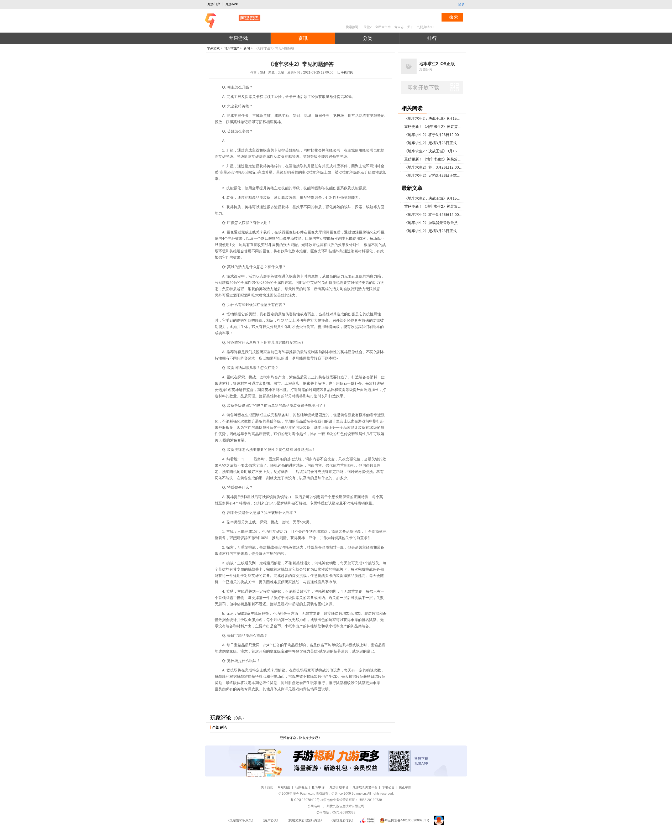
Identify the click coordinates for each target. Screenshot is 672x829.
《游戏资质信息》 (342, 820)
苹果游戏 (238, 38)
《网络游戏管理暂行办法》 (305, 820)
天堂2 (368, 27)
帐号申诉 (318, 787)
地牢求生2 (231, 48)
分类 (367, 38)
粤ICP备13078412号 (305, 800)
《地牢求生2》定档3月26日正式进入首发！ (434, 143)
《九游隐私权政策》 (241, 820)
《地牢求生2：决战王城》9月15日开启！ (434, 118)
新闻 (247, 48)
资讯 (303, 38)
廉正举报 (405, 787)
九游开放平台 (338, 787)
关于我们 (267, 787)
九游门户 (213, 4)
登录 (461, 4)
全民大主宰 (383, 27)
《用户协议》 (270, 820)
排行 (432, 38)
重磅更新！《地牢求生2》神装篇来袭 (434, 126)
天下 (410, 27)
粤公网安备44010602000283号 (407, 820)
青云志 (399, 27)
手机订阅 (347, 72)
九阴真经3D (425, 27)
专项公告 (388, 787)
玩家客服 (301, 787)
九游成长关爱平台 (365, 787)
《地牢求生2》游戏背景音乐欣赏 (431, 223)
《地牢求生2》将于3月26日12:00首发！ (434, 135)
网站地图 (284, 787)
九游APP (231, 4)
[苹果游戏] (247, 21)
